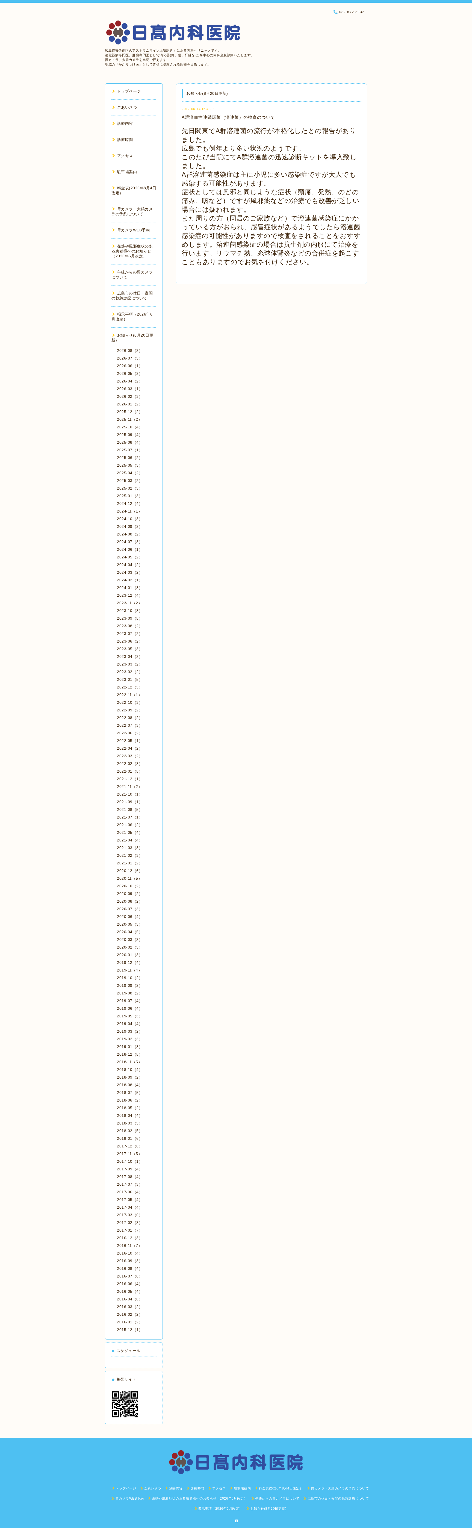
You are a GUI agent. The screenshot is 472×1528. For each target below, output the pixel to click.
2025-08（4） (130, 442)
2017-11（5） (129, 1154)
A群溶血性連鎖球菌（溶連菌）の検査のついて (228, 117)
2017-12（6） (130, 1146)
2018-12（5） (130, 1054)
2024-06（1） (130, 549)
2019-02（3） (130, 1039)
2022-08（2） (130, 718)
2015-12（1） (130, 1329)
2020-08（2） (130, 901)
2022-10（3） (130, 702)
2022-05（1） (130, 740)
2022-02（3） (130, 763)
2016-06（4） (130, 1284)
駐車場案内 (127, 172)
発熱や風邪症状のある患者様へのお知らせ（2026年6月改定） (132, 251)
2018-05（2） (130, 1108)
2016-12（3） (130, 1238)
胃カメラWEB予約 (133, 230)
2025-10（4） (130, 427)
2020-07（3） (130, 909)
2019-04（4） (130, 1023)
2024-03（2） (130, 572)
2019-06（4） (130, 1008)
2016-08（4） (130, 1268)
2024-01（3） (130, 587)
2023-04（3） (130, 656)
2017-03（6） (130, 1215)
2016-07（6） (130, 1276)
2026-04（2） (130, 381)
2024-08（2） (130, 534)
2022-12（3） (130, 687)
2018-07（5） (130, 1092)
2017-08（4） (130, 1176)
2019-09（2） (130, 985)
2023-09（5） (130, 618)
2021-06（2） (130, 825)
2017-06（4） (130, 1192)
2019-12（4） (130, 962)
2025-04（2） (130, 473)
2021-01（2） (130, 863)
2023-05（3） (130, 649)
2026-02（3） (130, 396)
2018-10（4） (130, 1069)
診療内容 (125, 123)
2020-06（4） (130, 916)
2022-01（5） (130, 771)
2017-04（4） (130, 1207)
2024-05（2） (130, 557)
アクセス (125, 156)
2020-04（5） (130, 932)
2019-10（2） (130, 978)
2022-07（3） (130, 725)
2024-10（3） (130, 519)
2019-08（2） (130, 993)
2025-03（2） (130, 480)
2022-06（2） (130, 733)
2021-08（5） (130, 809)
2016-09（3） (130, 1261)
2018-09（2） (130, 1077)
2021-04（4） (130, 840)
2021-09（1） (130, 802)
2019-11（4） (129, 970)
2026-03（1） (130, 389)
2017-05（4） (130, 1199)
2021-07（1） (130, 817)
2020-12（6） (130, 870)
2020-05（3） (130, 924)
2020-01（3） (130, 955)
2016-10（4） (130, 1253)
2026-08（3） (130, 350)
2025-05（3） (130, 465)
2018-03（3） (130, 1123)
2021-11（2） (129, 786)
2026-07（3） (130, 358)
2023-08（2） (130, 626)
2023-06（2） (130, 641)
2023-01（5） (130, 679)
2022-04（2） (130, 748)
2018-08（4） (130, 1085)
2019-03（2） (130, 1031)
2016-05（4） (130, 1291)
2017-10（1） (130, 1161)
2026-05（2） (130, 373)
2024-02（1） (130, 580)
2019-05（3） (130, 1016)
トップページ (129, 91)
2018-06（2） (130, 1100)
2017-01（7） (130, 1230)
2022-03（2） (130, 756)
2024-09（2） (130, 526)
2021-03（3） (130, 848)
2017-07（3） (130, 1184)
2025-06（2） (130, 457)
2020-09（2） (130, 893)
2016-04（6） (130, 1299)
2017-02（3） (130, 1222)
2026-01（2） (130, 404)
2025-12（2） (130, 412)
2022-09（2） (130, 710)
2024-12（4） (130, 503)
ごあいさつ (127, 107)
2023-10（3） (130, 610)
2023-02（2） (130, 672)
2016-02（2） (130, 1314)
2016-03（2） (130, 1307)
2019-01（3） (130, 1046)
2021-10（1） (130, 794)
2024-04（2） (130, 565)
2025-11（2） (129, 419)
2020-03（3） (130, 939)
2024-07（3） (130, 542)
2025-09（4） (130, 434)
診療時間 (125, 139)
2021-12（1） (130, 779)
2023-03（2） (130, 664)
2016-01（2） (130, 1322)
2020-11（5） (129, 878)
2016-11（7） (129, 1245)
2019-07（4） (130, 1001)
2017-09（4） (130, 1169)
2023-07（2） (130, 633)
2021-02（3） (130, 855)
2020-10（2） (130, 886)
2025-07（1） (130, 450)
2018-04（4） (130, 1115)
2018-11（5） (129, 1062)
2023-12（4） (130, 595)
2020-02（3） (130, 947)
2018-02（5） (130, 1131)
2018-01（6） (130, 1138)
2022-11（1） (129, 695)
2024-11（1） (129, 511)
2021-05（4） (130, 832)
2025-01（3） (130, 496)
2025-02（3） (130, 488)
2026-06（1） (130, 366)
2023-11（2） (129, 603)
